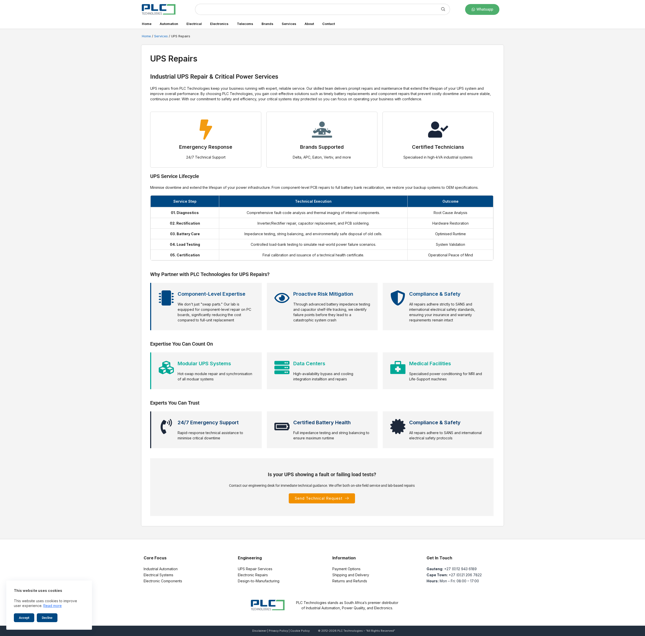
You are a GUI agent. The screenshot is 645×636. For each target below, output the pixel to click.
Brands (267, 24)
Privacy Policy (278, 630)
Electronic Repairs (253, 575)
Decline (47, 618)
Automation (169, 24)
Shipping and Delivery (350, 575)
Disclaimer (259, 630)
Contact (328, 24)
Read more (52, 605)
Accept (24, 618)
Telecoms (245, 24)
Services (289, 24)
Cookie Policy (300, 630)
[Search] (443, 9)
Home (146, 24)
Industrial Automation (161, 569)
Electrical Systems (158, 575)
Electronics (219, 24)
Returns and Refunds (349, 581)
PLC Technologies (350, 630)
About (309, 24)
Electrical (194, 24)
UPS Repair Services (255, 569)
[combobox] (316, 9)
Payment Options (346, 569)
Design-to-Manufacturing (258, 581)
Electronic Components (163, 581)
